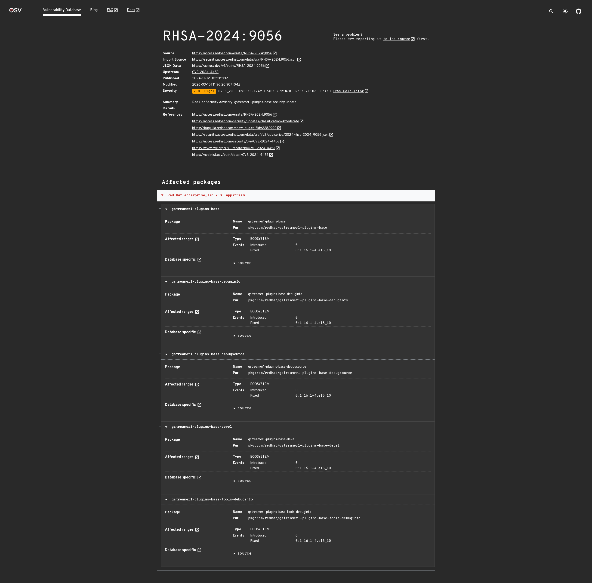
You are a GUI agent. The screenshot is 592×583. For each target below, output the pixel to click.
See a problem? (347, 35)
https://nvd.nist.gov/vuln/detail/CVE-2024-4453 (230, 155)
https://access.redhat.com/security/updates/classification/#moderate (245, 121)
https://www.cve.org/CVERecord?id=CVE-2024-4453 (233, 148)
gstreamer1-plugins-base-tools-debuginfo (211, 499)
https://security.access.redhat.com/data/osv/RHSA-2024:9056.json (244, 60)
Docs (131, 10)
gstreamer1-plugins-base (194, 209)
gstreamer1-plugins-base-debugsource (207, 354)
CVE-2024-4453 (205, 72)
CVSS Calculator (348, 91)
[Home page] (15, 12)
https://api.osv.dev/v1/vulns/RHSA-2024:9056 (228, 66)
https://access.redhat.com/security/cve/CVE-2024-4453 (236, 141)
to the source (396, 39)
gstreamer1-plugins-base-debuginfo (205, 281)
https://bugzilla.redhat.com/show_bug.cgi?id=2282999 (234, 128)
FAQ (110, 10)
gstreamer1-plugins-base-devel (201, 427)
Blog (94, 10)
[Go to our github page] (578, 11)
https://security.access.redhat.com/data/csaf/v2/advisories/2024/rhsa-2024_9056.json (260, 135)
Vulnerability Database (62, 10)
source (244, 263)
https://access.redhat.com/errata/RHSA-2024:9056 (232, 53)
